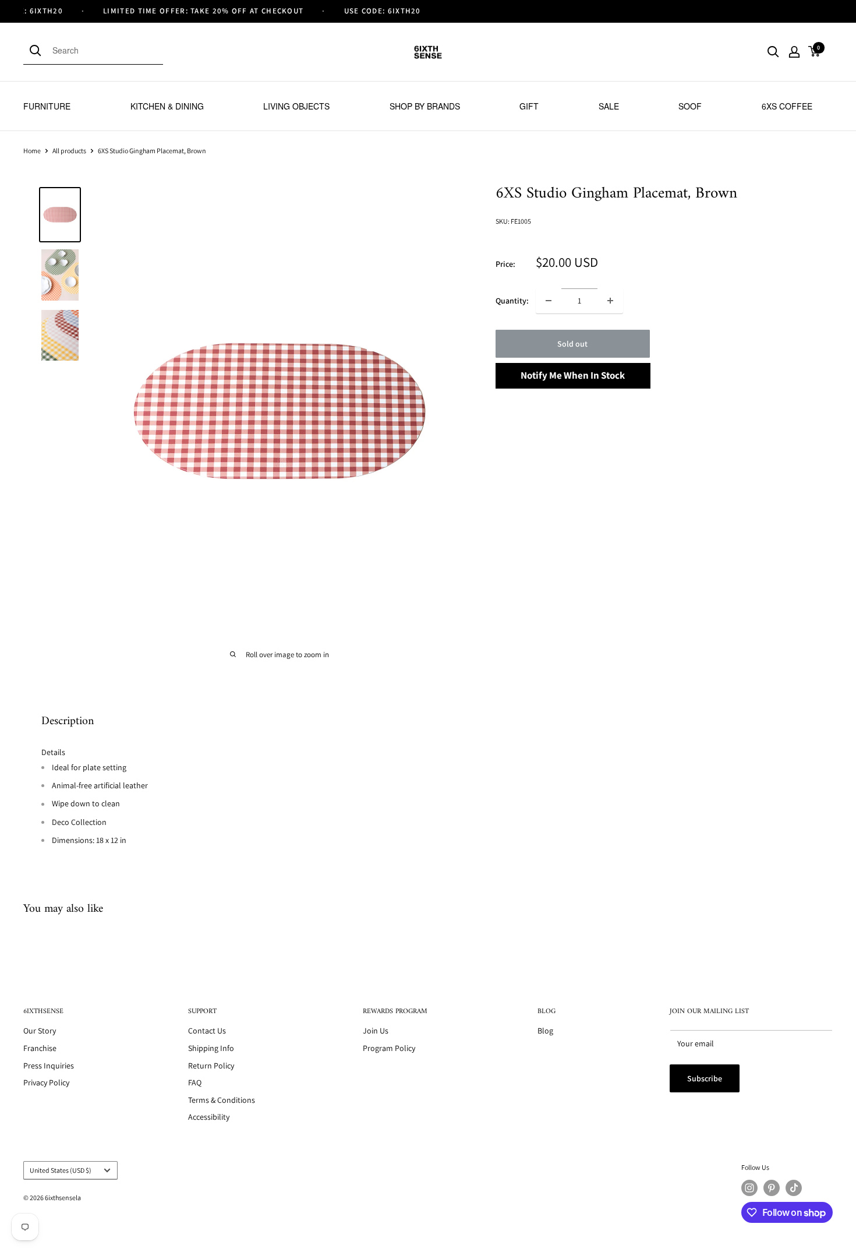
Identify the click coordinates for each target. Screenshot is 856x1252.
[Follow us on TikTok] (794, 1188)
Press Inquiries (48, 1065)
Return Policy (211, 1065)
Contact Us (207, 1030)
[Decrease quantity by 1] (548, 300)
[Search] (37, 50)
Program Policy (389, 1048)
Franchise (39, 1048)
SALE (609, 106)
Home (32, 150)
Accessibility (208, 1117)
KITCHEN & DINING (167, 106)
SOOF (690, 106)
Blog (545, 1030)
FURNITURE (46, 106)
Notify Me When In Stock (573, 375)
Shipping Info (211, 1048)
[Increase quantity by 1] (610, 300)
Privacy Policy (46, 1082)
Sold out (572, 343)
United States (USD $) (60, 1170)
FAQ (194, 1082)
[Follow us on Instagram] (749, 1188)
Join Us (375, 1030)
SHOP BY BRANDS (425, 106)
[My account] (794, 52)
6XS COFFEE (787, 106)
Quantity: (512, 300)
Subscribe (704, 1078)
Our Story (39, 1030)
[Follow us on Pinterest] (771, 1188)
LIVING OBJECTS (296, 106)
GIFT (529, 106)
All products (69, 150)
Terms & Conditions (221, 1100)
